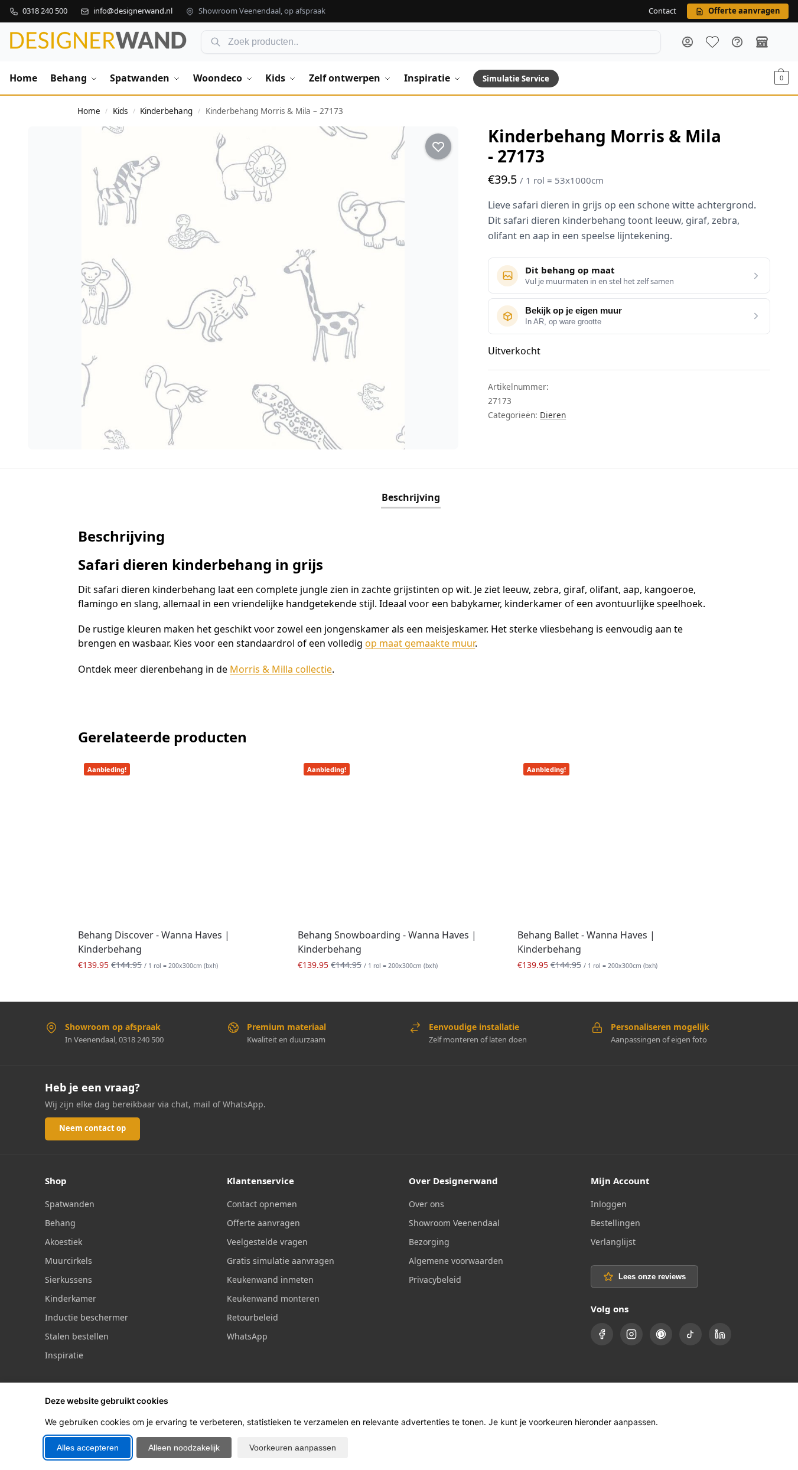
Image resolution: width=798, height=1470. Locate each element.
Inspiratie (64, 1355)
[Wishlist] (262, 775)
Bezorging (429, 1241)
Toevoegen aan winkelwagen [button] (179, 989)
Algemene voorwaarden (456, 1260)
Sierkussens (68, 1279)
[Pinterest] (661, 1334)
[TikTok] (690, 1334)
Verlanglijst (613, 1241)
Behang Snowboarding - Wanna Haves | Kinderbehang (387, 942)
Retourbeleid (252, 1317)
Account (687, 42)
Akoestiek (63, 1241)
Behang (60, 1222)
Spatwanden (70, 1204)
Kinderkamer (70, 1298)
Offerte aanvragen (263, 1222)
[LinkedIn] (720, 1334)
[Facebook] (602, 1334)
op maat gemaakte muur (420, 643)
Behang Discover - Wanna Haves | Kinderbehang (154, 942)
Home (88, 111)
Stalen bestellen (77, 1336)
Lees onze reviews (652, 1276)
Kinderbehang (166, 111)
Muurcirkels (68, 1260)
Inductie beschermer (86, 1317)
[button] (781, 78)
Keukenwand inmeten (270, 1279)
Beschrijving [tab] (411, 497)
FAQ (737, 42)
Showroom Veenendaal (454, 1222)
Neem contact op (92, 1128)
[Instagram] (631, 1334)
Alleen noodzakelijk (184, 1447)
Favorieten (712, 42)
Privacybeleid (435, 1279)
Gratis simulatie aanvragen (280, 1260)
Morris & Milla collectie (281, 669)
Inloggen (609, 1204)
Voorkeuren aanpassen (292, 1447)
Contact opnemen (262, 1204)
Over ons (426, 1204)
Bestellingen (615, 1222)
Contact (662, 11)
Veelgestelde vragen (267, 1241)
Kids (120, 111)
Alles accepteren (88, 1447)
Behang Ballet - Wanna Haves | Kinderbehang (586, 942)
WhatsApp (247, 1336)
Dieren (553, 415)
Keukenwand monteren (273, 1298)
